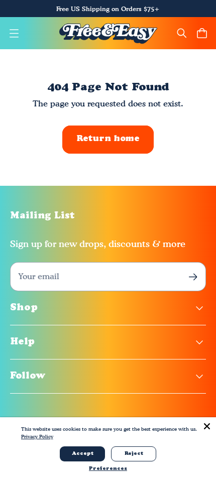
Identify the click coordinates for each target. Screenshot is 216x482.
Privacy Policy (37, 436)
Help (22, 342)
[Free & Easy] (108, 33)
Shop (24, 308)
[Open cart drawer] (202, 33)
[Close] (207, 426)
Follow (28, 376)
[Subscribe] (193, 277)
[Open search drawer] (182, 33)
